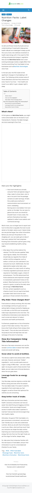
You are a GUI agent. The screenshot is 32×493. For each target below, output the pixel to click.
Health (9, 14)
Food (3, 14)
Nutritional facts (24, 455)
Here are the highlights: (11, 97)
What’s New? (8, 95)
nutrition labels (11, 347)
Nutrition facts (19, 453)
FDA (8, 451)
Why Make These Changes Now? (13, 99)
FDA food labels (16, 451)
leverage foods (8, 453)
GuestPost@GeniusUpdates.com (16, 488)
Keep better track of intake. (12, 107)
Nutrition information (10, 455)
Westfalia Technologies (21, 66)
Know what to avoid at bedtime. (13, 103)
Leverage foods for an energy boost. (14, 105)
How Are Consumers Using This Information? (15, 101)
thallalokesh (6, 23)
